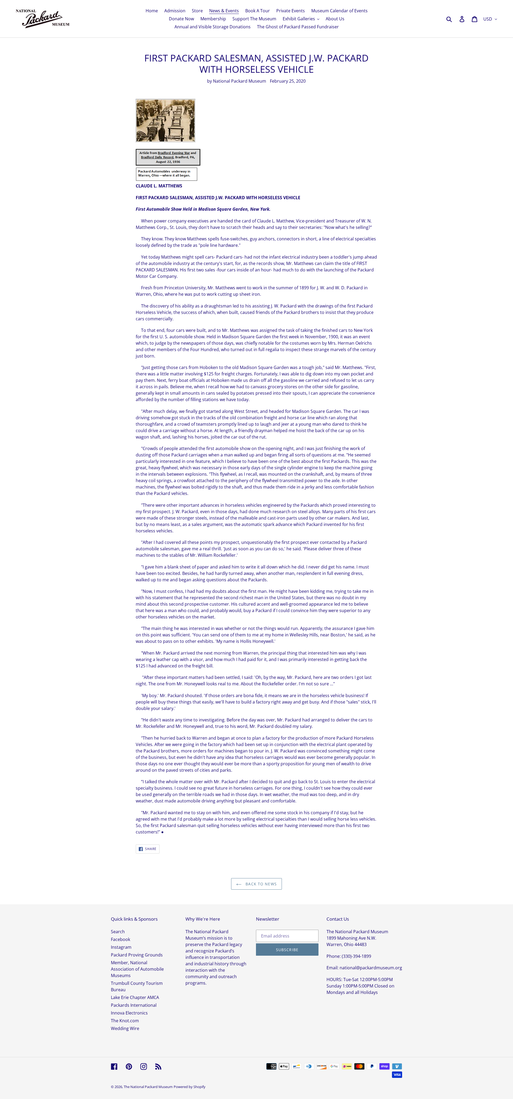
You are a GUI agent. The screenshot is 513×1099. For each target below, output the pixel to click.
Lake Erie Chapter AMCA (135, 997)
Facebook (120, 939)
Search (118, 932)
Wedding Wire (125, 1028)
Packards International (134, 1005)
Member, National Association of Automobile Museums (137, 969)
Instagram (121, 947)
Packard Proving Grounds (137, 955)
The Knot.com (125, 1021)
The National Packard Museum (148, 1086)
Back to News (260, 883)
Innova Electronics (129, 1013)
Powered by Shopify (189, 1086)
